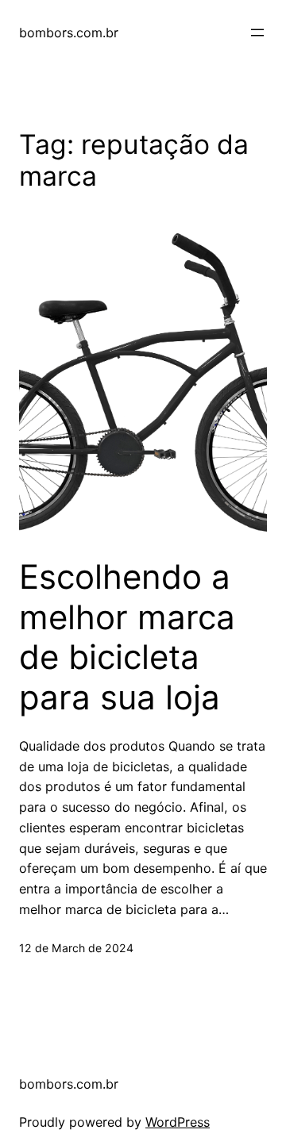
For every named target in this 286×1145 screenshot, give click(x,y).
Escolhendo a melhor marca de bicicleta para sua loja (127, 637)
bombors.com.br (68, 32)
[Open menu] (257, 32)
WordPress (177, 1122)
